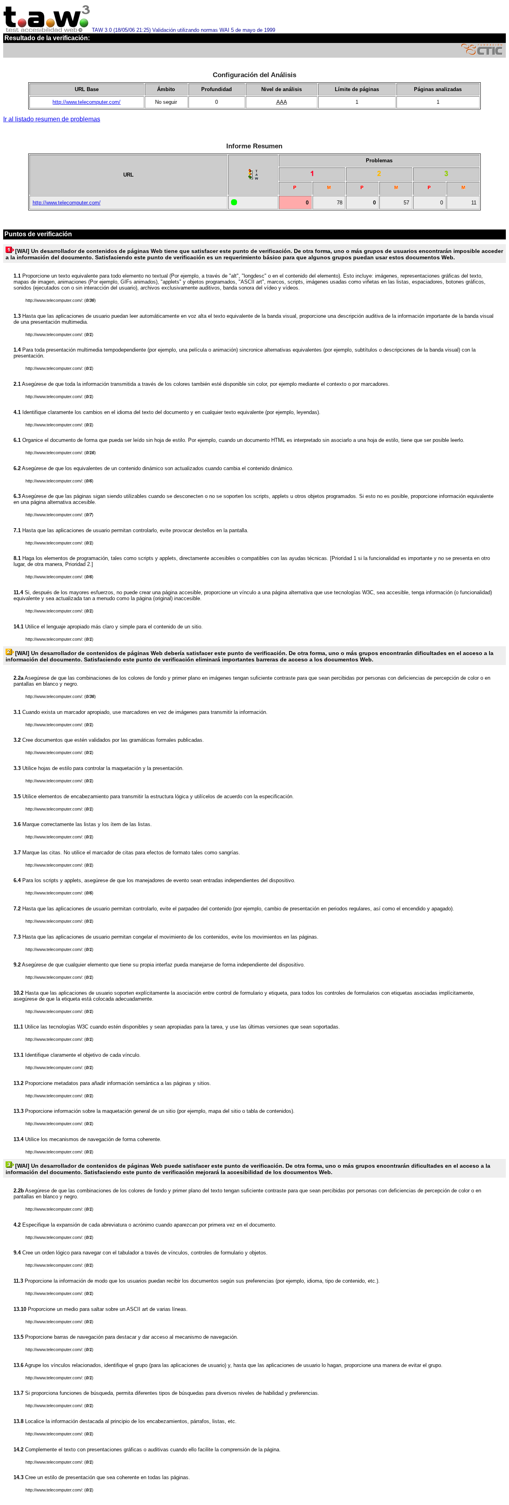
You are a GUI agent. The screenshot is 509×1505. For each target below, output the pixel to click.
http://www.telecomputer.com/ (86, 102)
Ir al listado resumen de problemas (51, 119)
